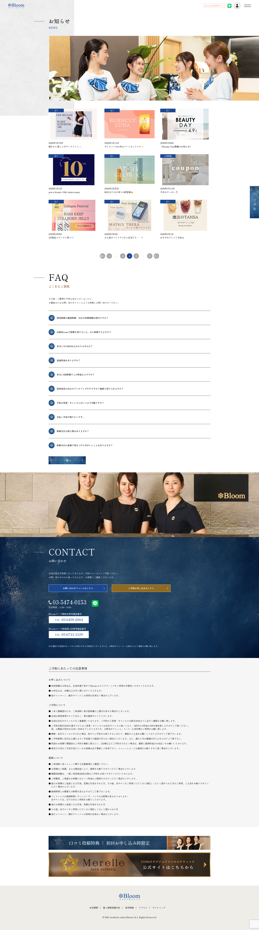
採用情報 (129, 908)
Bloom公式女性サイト (214, 5)
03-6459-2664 (69, 619)
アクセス (143, 908)
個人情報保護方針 (111, 908)
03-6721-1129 (69, 634)
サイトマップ (158, 908)
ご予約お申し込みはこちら (141, 588)
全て (56, 110)
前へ (102, 256)
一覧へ (67, 460)
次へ (156, 256)
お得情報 (168, 156)
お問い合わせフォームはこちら (78, 588)
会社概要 (93, 908)
